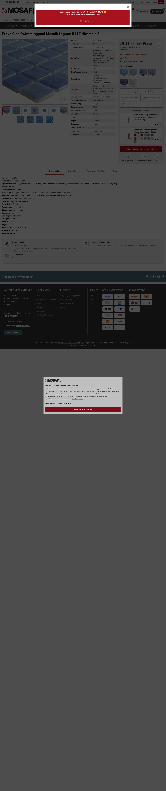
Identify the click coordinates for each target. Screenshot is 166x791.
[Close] (128, 6)
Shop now (84, 21)
